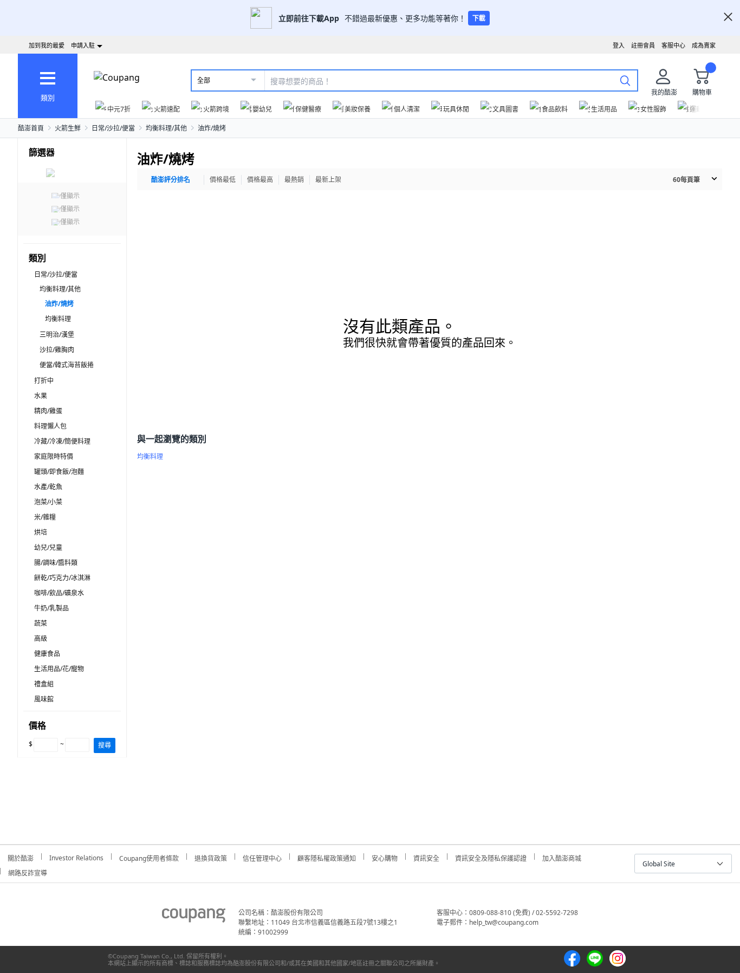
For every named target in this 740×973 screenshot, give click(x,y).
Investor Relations (76, 856)
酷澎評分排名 (170, 179)
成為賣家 (704, 45)
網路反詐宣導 (27, 871)
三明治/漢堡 (57, 334)
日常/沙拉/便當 (113, 128)
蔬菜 (40, 623)
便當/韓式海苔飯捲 (67, 364)
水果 (40, 395)
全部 (203, 80)
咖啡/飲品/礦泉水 (59, 593)
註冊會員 (643, 45)
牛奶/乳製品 (51, 608)
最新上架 (328, 179)
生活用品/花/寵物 (59, 668)
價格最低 (223, 179)
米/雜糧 (45, 517)
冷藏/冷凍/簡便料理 (62, 441)
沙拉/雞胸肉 (57, 349)
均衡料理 (58, 318)
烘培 (40, 532)
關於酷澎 (21, 857)
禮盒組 (44, 684)
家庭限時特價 (53, 456)
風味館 (44, 699)
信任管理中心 (262, 857)
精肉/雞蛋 (48, 411)
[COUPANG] (193, 917)
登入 (619, 45)
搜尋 (104, 745)
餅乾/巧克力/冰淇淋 (62, 577)
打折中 (44, 380)
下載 (478, 18)
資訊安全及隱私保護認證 (491, 857)
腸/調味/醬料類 (55, 562)
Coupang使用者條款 (149, 857)
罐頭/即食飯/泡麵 (59, 471)
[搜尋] (625, 80)
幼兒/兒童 (48, 547)
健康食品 (47, 653)
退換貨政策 (210, 857)
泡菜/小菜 (48, 502)
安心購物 (385, 857)
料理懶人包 (50, 426)
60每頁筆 (686, 179)
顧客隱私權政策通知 (326, 857)
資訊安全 (426, 857)
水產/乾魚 (48, 486)
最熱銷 (294, 179)
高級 (40, 638)
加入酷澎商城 (561, 857)
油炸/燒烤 (212, 128)
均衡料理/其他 (166, 128)
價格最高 (260, 179)
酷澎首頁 (31, 128)
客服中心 (673, 45)
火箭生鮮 (68, 128)
